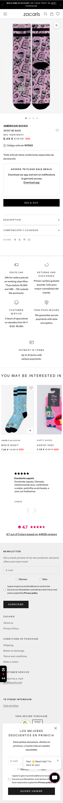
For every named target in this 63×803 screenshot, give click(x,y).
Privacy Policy (11, 628)
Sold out (31, 202)
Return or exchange (13, 650)
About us (8, 622)
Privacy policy (45, 782)
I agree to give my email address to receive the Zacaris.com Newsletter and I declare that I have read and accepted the (33, 779)
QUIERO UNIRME (31, 791)
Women (24, 769)
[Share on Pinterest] (24, 239)
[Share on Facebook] (15, 239)
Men (43, 769)
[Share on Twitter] (19, 239)
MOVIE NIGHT (10, 445)
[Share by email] (29, 239)
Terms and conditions (15, 656)
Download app (32, 182)
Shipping (8, 645)
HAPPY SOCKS (44, 440)
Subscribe (16, 604)
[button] (29, 510)
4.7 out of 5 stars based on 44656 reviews (31, 534)
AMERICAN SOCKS (15, 126)
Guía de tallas (10, 705)
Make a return (10, 661)
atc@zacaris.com (12, 682)
